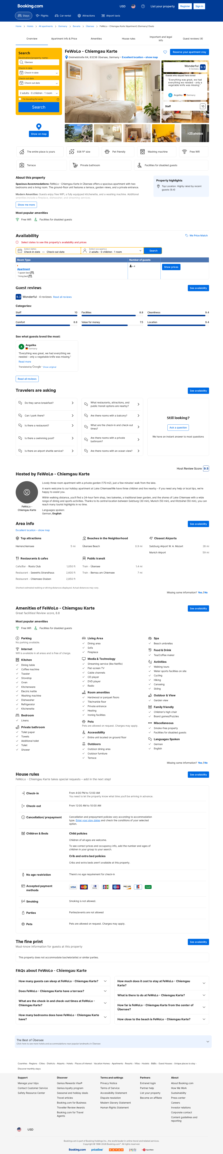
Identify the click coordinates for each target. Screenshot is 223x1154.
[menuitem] (23, 15)
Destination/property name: (33, 57)
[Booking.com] (30, 6)
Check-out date (26, 78)
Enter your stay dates (88, 820)
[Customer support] (143, 6)
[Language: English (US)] (133, 6)
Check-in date (25, 68)
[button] (38, 93)
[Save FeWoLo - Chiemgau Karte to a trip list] (165, 52)
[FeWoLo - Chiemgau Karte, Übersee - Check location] (66, 57)
